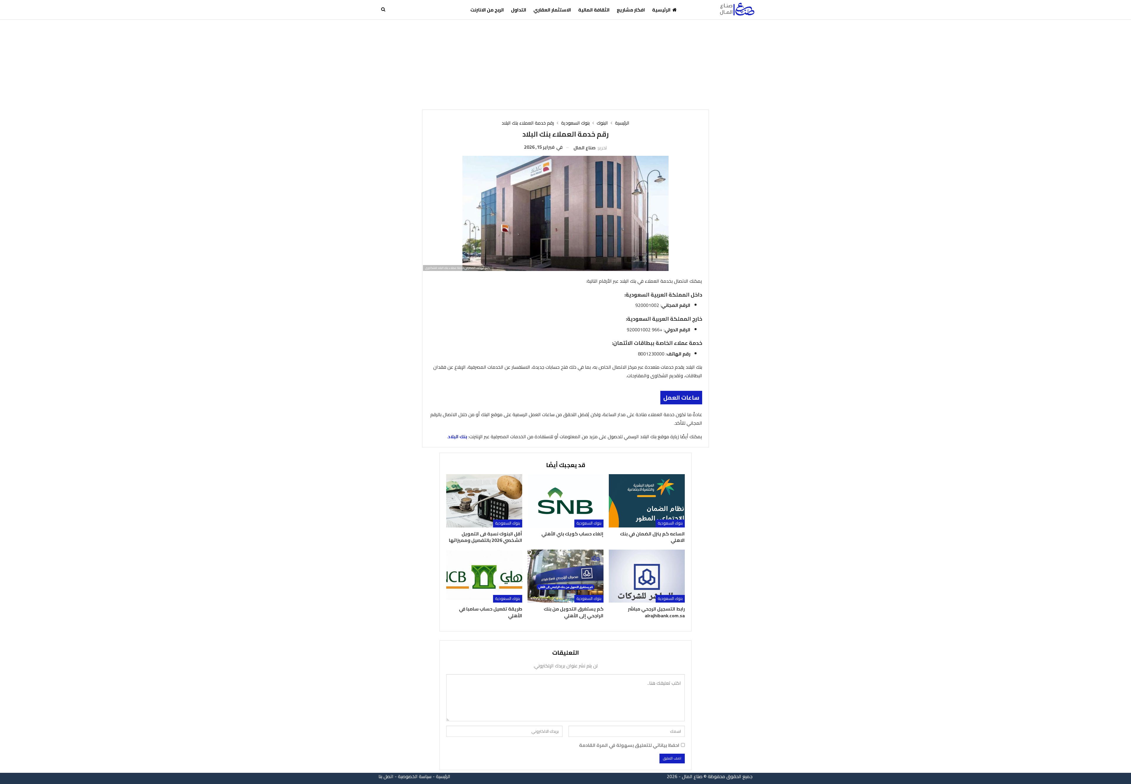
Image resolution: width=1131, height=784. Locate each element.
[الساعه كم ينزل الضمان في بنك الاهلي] (647, 500)
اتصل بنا (385, 776)
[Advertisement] (565, 64)
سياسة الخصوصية (414, 776)
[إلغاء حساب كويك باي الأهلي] (565, 500)
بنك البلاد (457, 436)
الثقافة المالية (594, 9)
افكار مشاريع (631, 9)
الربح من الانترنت (487, 9)
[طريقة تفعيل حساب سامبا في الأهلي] (484, 576)
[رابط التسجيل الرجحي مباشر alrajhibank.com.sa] (647, 576)
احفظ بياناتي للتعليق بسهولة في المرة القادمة (629, 745)
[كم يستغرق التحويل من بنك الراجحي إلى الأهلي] (565, 576)
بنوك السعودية (670, 523)
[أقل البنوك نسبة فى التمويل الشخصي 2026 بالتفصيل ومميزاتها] (484, 500)
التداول (518, 9)
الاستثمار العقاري (552, 9)
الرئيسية (661, 9)
